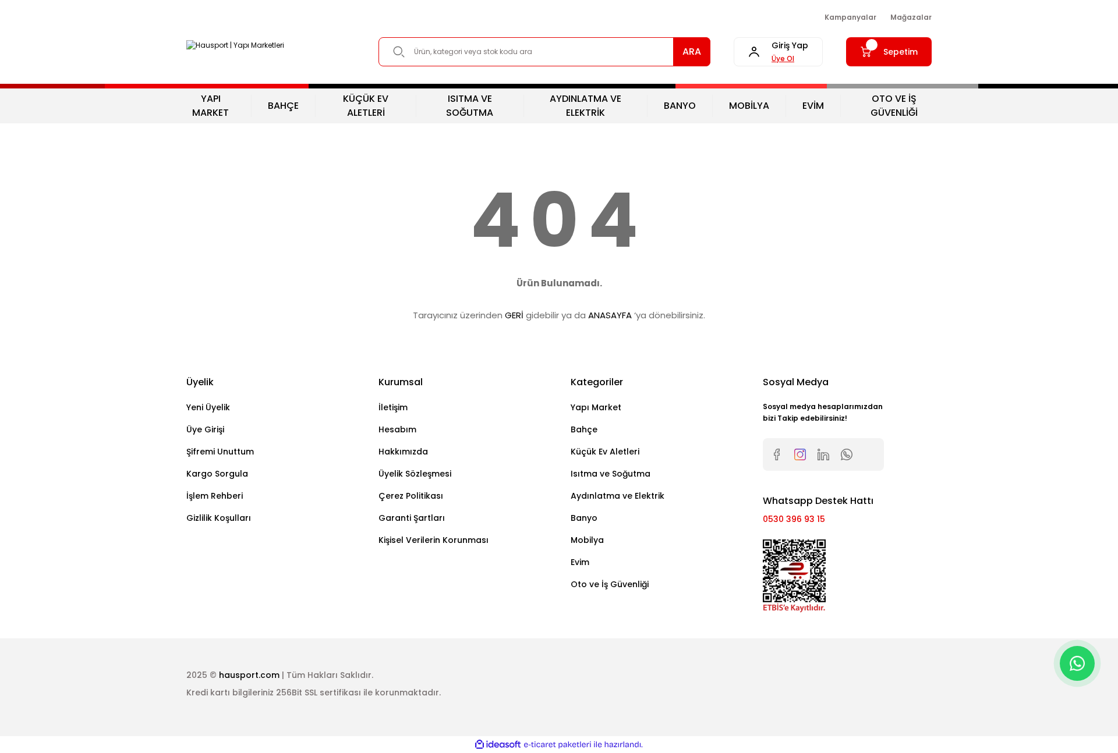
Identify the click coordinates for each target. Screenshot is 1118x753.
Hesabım (397, 429)
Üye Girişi (205, 429)
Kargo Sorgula (217, 473)
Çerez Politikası (410, 496)
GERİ (514, 315)
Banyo (584, 518)
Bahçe (584, 429)
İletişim (393, 407)
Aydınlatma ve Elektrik (617, 496)
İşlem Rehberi (214, 496)
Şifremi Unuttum (220, 451)
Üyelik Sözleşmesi (414, 473)
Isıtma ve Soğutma (610, 473)
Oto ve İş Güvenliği (610, 584)
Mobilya (587, 540)
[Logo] (235, 45)
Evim (580, 562)
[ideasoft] (498, 744)
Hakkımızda (403, 451)
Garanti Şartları (411, 518)
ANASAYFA (610, 315)
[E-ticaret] (557, 745)
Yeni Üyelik (208, 407)
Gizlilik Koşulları (218, 518)
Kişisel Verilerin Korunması (433, 540)
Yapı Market (596, 407)
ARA (691, 51)
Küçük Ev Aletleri (605, 451)
